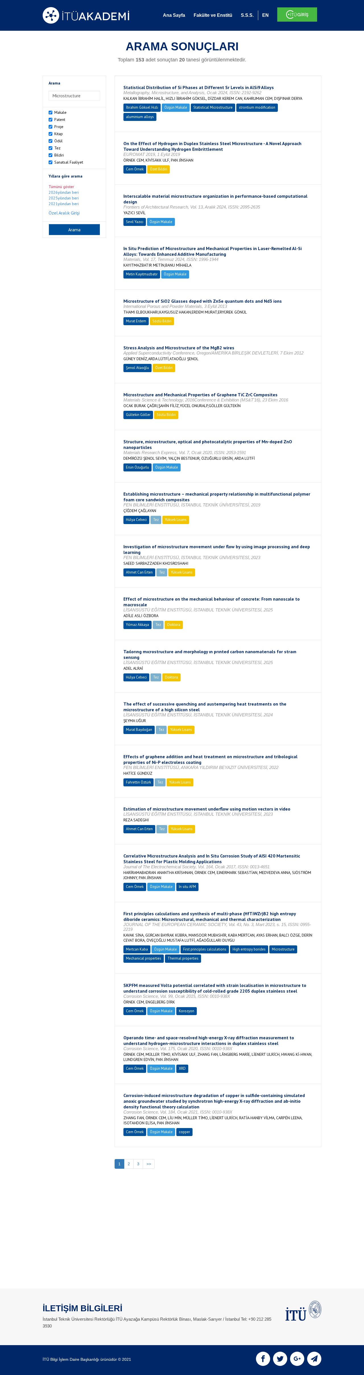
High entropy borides (249, 949)
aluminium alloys (140, 116)
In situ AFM (187, 886)
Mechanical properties (143, 958)
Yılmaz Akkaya (137, 624)
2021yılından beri (64, 203)
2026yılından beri (64, 192)
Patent (59, 119)
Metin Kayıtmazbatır (142, 274)
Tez (57, 148)
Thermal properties (182, 958)
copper (184, 1131)
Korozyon (186, 1011)
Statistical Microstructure (213, 107)
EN (265, 15)
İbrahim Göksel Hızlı (142, 107)
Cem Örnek (135, 169)
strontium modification (257, 107)
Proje (58, 126)
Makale (60, 112)
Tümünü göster (61, 186)
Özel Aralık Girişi (64, 213)
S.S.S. (247, 15)
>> (148, 1164)
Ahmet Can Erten (139, 572)
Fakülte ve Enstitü (213, 15)
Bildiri (59, 155)
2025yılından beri (64, 198)
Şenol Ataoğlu (137, 367)
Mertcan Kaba (137, 949)
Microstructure (283, 949)
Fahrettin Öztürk (138, 782)
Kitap (58, 133)
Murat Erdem (136, 321)
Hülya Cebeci (136, 519)
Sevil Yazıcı (134, 221)
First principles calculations (204, 949)
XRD (182, 1068)
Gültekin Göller (138, 414)
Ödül (58, 140)
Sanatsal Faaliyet (68, 162)
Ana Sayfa (174, 15)
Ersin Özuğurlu (137, 467)
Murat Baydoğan (139, 729)
